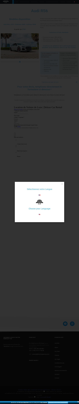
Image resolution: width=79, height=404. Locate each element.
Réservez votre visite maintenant (58, 402)
